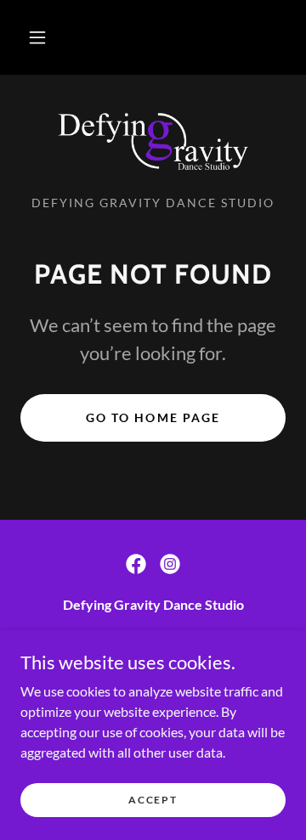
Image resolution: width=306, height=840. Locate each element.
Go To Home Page (152, 417)
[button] (37, 37)
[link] (153, 142)
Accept (152, 799)
